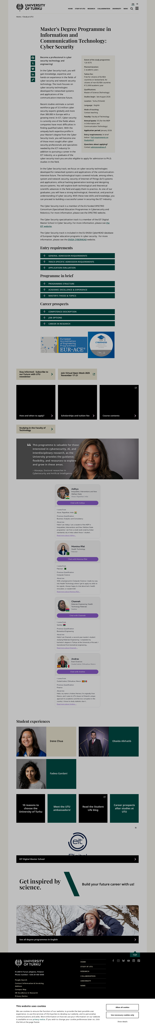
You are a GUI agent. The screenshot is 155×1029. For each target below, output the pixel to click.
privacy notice (39, 1019)
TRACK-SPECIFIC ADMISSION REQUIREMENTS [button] (71, 261)
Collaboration (103, 9)
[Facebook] (33, 58)
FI (137, 4)
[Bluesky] (33, 69)
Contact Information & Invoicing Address (29, 984)
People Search (21, 980)
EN (133, 4)
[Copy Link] (33, 80)
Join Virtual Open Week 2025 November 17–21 (75, 374)
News (126, 9)
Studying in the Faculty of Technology (32, 429)
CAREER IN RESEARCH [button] (59, 323)
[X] (33, 63)
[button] (137, 8)
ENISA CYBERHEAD (77, 239)
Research (91, 9)
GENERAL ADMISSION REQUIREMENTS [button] (67, 255)
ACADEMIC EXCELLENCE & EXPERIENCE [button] (67, 289)
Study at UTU (80, 9)
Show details (122, 1021)
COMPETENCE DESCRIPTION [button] (62, 311)
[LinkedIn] (33, 74)
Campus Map (20, 989)
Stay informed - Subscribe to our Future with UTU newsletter (33, 374)
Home (70, 9)
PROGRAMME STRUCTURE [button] (61, 283)
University (116, 9)
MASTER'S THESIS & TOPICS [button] (62, 295)
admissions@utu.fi (98, 147)
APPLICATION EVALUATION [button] (62, 267)
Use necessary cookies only (122, 1015)
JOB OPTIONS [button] (55, 317)
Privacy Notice (21, 996)
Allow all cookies (122, 1007)
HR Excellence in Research (26, 993)
